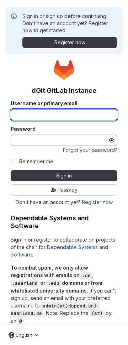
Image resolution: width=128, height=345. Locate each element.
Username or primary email (44, 103)
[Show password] (111, 140)
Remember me (36, 161)
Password (23, 129)
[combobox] (23, 335)
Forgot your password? (90, 150)
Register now (97, 202)
